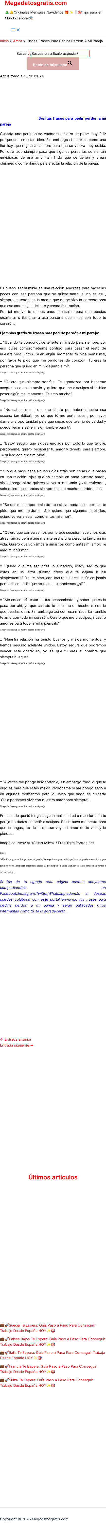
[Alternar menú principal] (16, 30)
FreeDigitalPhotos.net (76, 843)
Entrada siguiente (17, 1045)
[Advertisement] (53, 223)
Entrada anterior (15, 1039)
